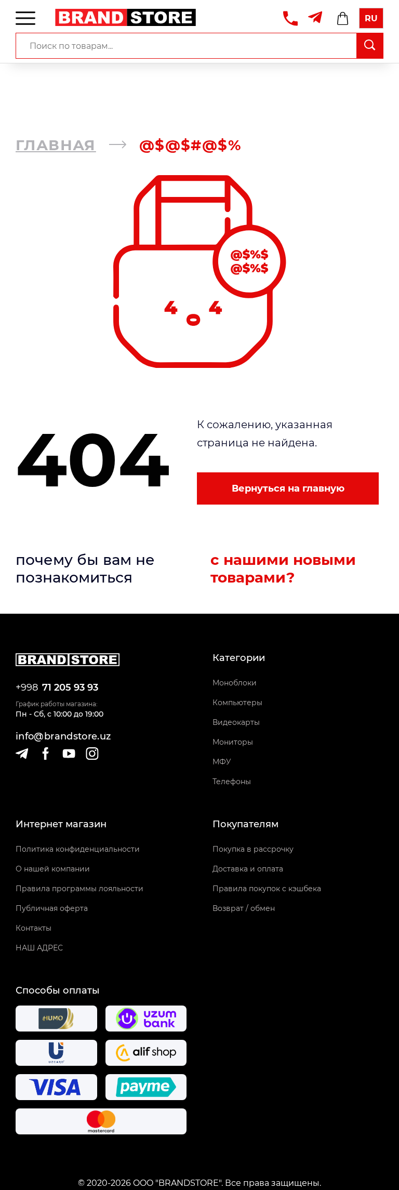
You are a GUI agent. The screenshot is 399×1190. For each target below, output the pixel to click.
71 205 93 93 (70, 687)
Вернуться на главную (288, 488)
